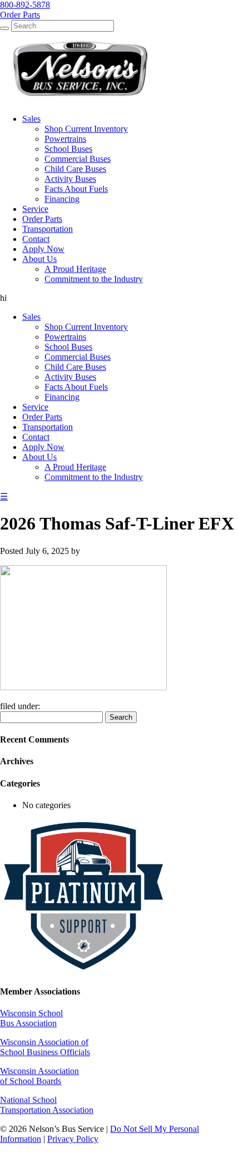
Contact (35, 437)
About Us (39, 457)
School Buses (68, 347)
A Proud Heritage (75, 467)
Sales (31, 316)
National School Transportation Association (46, 1105)
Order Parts (42, 417)
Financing (61, 397)
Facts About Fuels (76, 387)
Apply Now (43, 447)
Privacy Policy (72, 1139)
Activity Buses (70, 377)
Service (35, 407)
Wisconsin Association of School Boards (39, 1076)
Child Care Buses (75, 367)
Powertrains (65, 337)
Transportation (47, 427)
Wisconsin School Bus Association (31, 1018)
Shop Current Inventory (86, 326)
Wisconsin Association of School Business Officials (45, 1047)
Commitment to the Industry (93, 477)
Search (120, 717)
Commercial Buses (77, 357)
